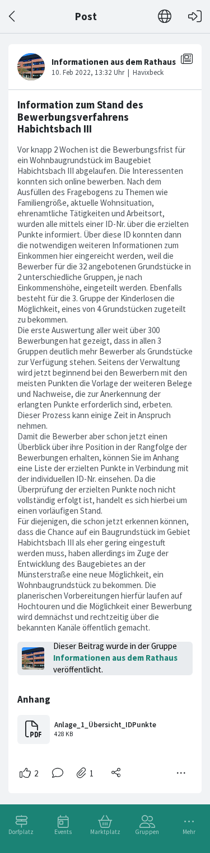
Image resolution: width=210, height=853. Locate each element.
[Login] (194, 16)
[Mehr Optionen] (181, 773)
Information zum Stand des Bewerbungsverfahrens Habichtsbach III (80, 116)
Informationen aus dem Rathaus (115, 657)
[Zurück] (13, 16)
